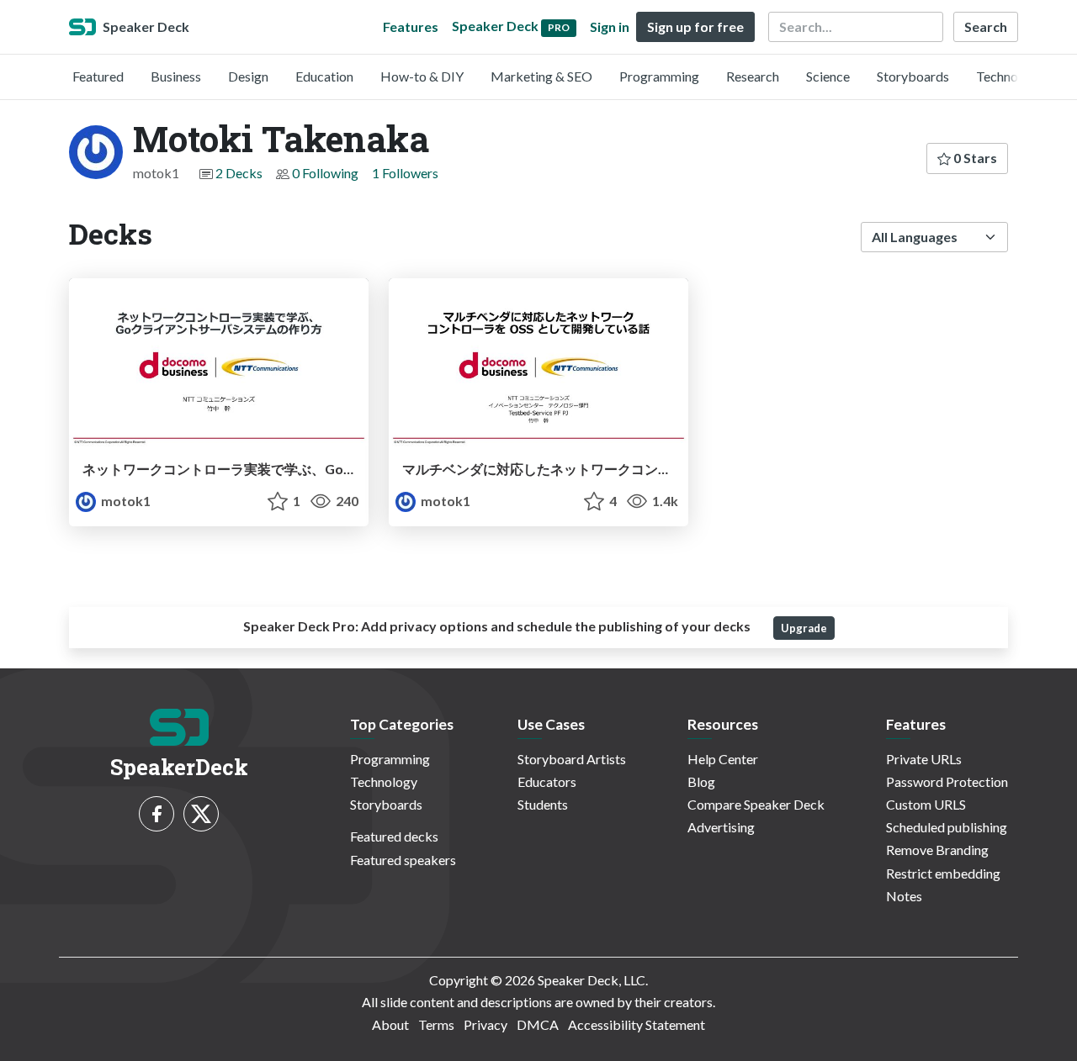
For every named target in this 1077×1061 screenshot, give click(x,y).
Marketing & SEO (541, 76)
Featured (98, 76)
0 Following (325, 173)
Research (752, 76)
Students (542, 804)
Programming (659, 76)
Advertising (721, 827)
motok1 (124, 501)
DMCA (538, 1024)
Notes (904, 896)
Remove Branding (937, 850)
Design (248, 76)
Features (410, 26)
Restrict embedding (943, 873)
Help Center (722, 759)
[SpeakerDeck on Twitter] (201, 813)
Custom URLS (926, 804)
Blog (701, 781)
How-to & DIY (422, 76)
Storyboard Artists (571, 759)
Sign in (609, 26)
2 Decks (239, 173)
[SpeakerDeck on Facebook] (156, 813)
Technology (1009, 76)
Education (324, 76)
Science (828, 76)
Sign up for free (695, 26)
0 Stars (974, 158)
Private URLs (924, 759)
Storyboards (913, 76)
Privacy (485, 1024)
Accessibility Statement (636, 1024)
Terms (436, 1024)
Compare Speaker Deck (756, 804)
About (390, 1024)
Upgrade (804, 628)
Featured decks (394, 836)
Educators (546, 781)
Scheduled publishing (946, 827)
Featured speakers (403, 860)
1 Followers (405, 173)
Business (176, 76)
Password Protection (947, 781)
